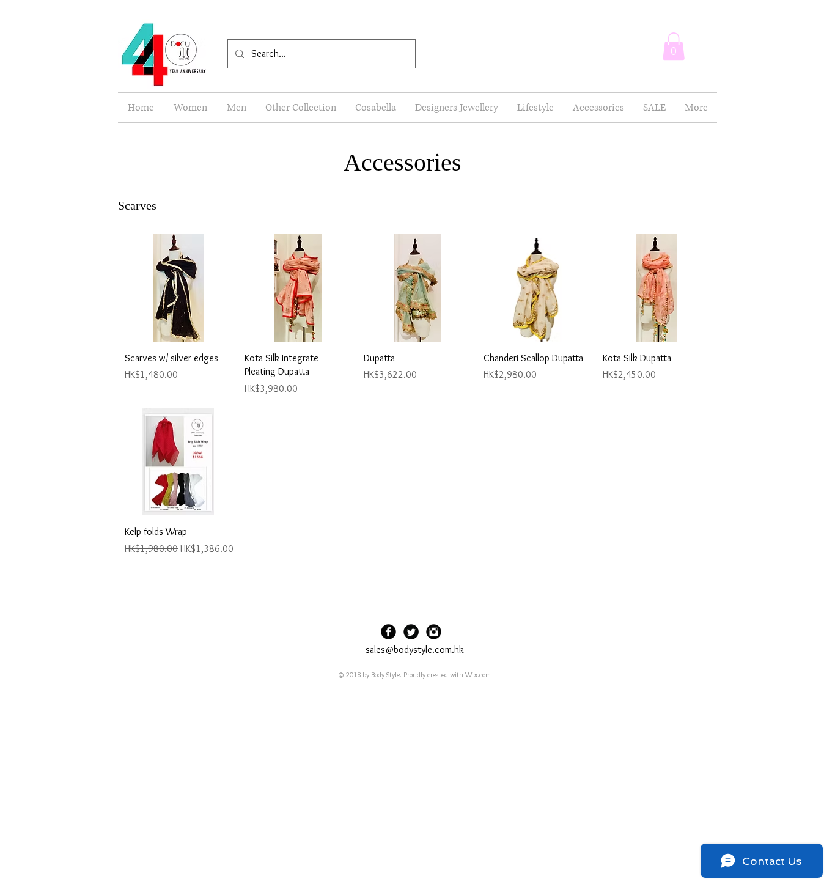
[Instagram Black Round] (433, 631)
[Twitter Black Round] (411, 631)
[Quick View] (178, 288)
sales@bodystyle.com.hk (415, 649)
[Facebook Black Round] (388, 631)
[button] (673, 46)
